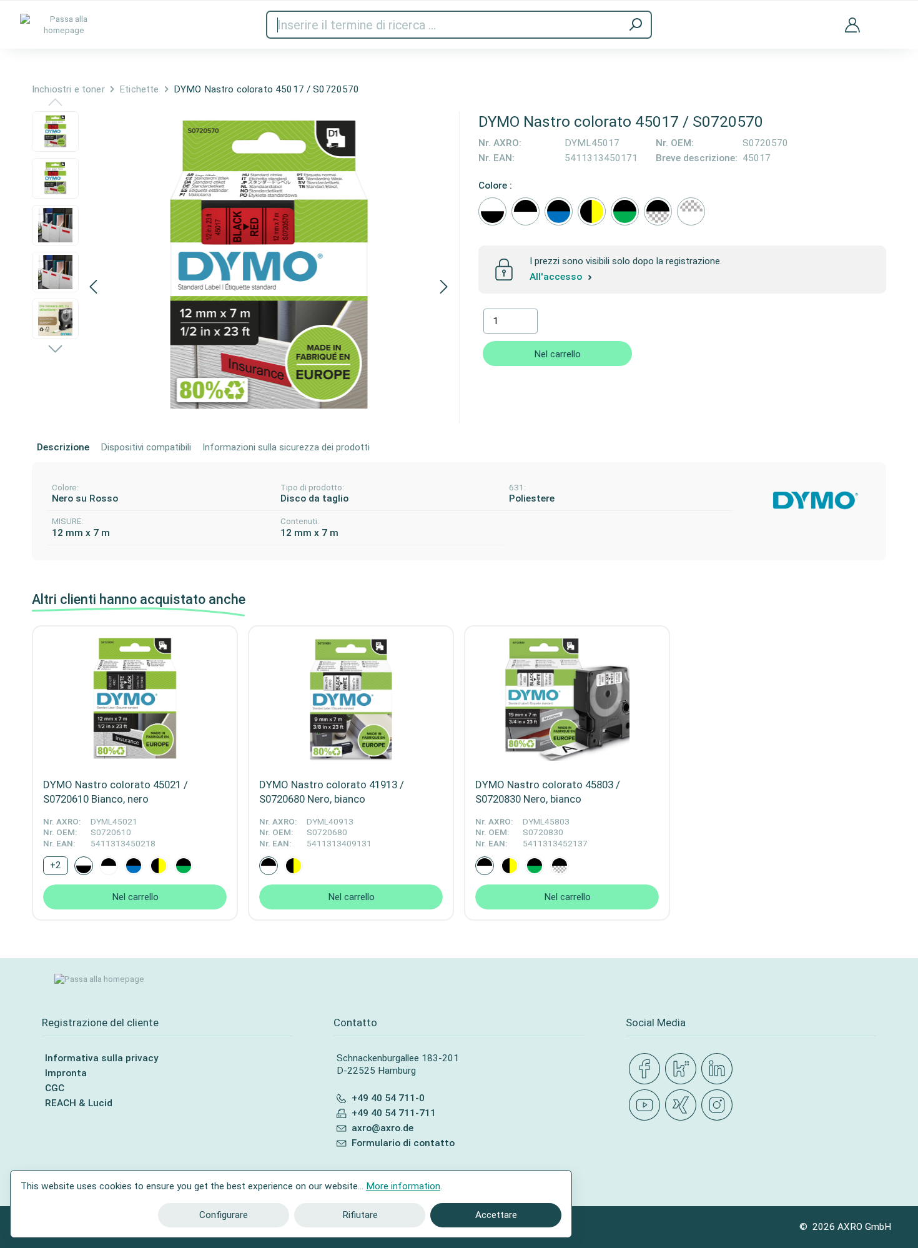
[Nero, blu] (559, 211)
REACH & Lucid (78, 1103)
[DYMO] (815, 500)
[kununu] (683, 1069)
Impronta (66, 1073)
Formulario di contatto (403, 1143)
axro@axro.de (382, 1128)
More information (403, 1186)
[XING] (683, 1105)
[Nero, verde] (625, 211)
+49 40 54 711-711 (394, 1113)
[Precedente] (93, 287)
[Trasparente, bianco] (691, 211)
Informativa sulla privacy (101, 1058)
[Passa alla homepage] (63, 25)
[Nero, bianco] (525, 211)
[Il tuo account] (852, 24)
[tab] (63, 447)
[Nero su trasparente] (658, 211)
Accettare (496, 1215)
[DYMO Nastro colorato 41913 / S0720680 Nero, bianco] (351, 698)
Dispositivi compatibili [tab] (146, 447)
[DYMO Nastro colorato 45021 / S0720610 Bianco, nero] (135, 698)
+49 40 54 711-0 (388, 1098)
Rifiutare (360, 1215)
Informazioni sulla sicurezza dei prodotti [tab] (286, 447)
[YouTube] (647, 1105)
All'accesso (557, 277)
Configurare (223, 1215)
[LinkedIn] (719, 1069)
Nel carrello (557, 354)
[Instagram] (719, 1105)
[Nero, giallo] (592, 211)
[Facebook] (647, 1069)
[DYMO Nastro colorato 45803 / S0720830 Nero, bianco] (567, 698)
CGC (54, 1088)
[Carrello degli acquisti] (888, 17)
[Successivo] (444, 287)
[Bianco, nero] (492, 211)
